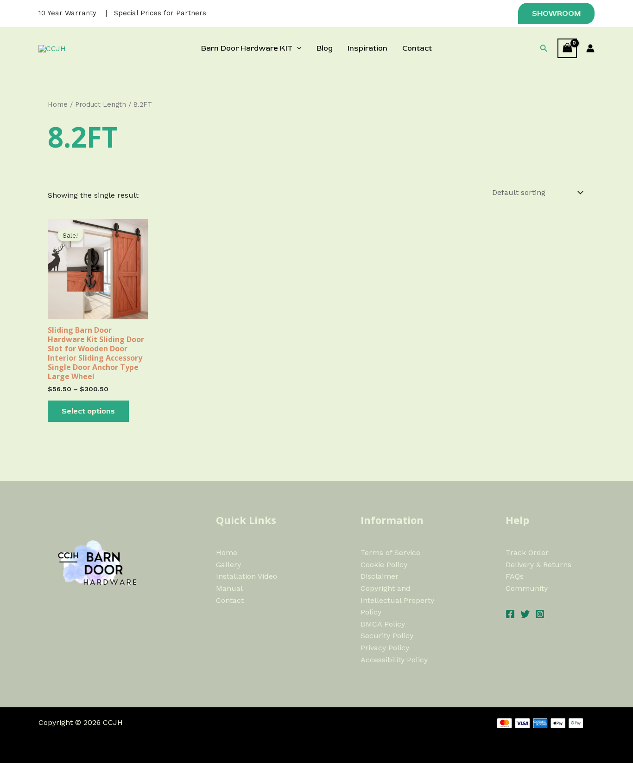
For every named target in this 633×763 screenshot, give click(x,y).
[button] (555, 13)
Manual (229, 588)
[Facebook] (510, 614)
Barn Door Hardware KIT (246, 48)
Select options (88, 411)
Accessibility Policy (394, 659)
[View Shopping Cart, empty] (567, 48)
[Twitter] (525, 614)
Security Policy (387, 635)
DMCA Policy (383, 624)
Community (527, 588)
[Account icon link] (590, 48)
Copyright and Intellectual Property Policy (397, 600)
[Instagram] (539, 614)
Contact (417, 48)
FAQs (515, 576)
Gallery (228, 564)
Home (58, 104)
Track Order (527, 552)
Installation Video (246, 576)
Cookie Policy (384, 564)
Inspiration (367, 48)
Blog (324, 48)
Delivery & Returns (538, 564)
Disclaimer (380, 576)
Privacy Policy (385, 647)
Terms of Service (390, 552)
